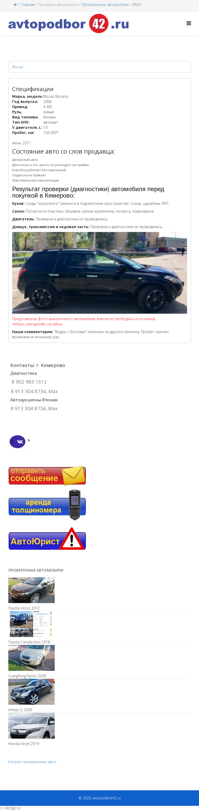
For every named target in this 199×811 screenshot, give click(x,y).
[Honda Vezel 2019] (99, 726)
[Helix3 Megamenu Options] (189, 23)
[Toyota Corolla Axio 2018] (99, 624)
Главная (27, 4)
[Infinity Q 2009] (99, 692)
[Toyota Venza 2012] (99, 590)
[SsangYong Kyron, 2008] (99, 658)
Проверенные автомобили (105, 4)
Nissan (17, 66)
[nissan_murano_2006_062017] (100, 279)
